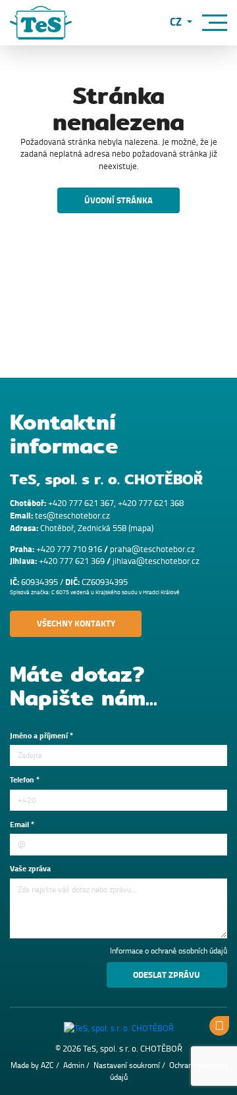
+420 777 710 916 (69, 549)
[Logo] (41, 22)
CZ (177, 22)
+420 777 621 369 (72, 561)
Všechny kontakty (76, 623)
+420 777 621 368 (151, 503)
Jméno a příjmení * (41, 736)
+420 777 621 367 (81, 503)
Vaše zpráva (30, 869)
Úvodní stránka (118, 200)
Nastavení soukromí (126, 1065)
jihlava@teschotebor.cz (156, 561)
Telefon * (25, 780)
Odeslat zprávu (166, 974)
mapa (140, 528)
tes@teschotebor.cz (72, 515)
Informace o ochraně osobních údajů (168, 951)
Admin (73, 1065)
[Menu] (214, 23)
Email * (22, 825)
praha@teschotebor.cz (152, 549)
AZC (47, 1065)
